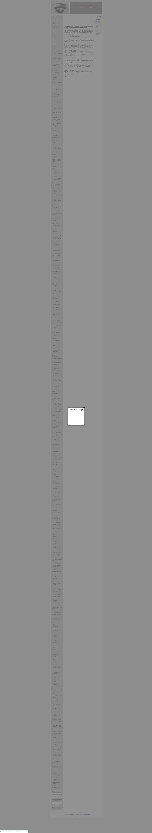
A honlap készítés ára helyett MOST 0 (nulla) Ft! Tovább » (17, 831)
